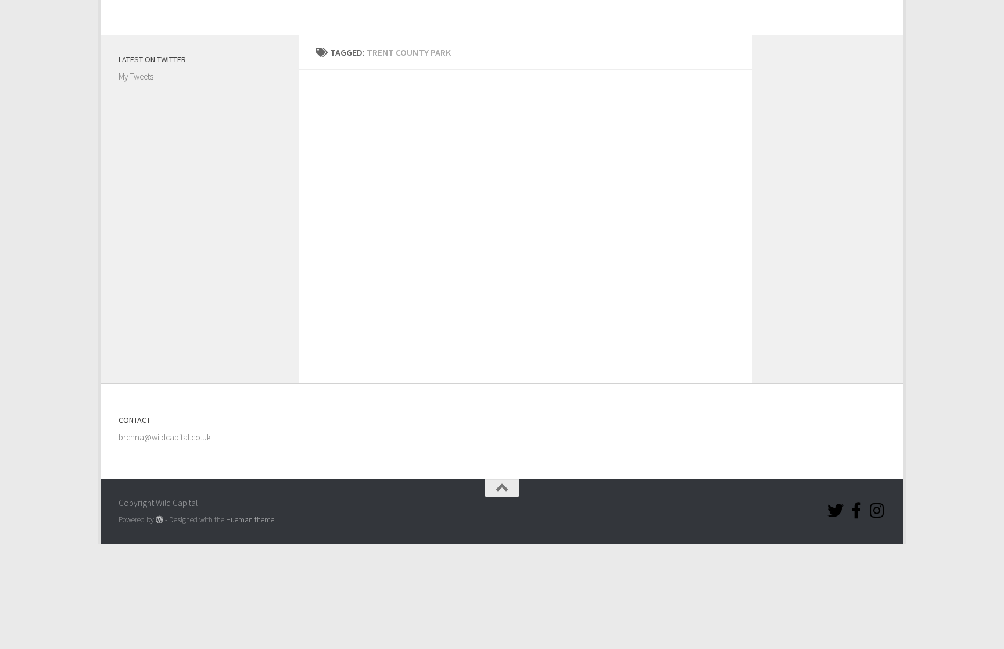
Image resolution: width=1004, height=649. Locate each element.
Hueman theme (250, 520)
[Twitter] (835, 511)
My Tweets (136, 76)
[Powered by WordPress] (159, 519)
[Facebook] (856, 511)
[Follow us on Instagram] (877, 511)
